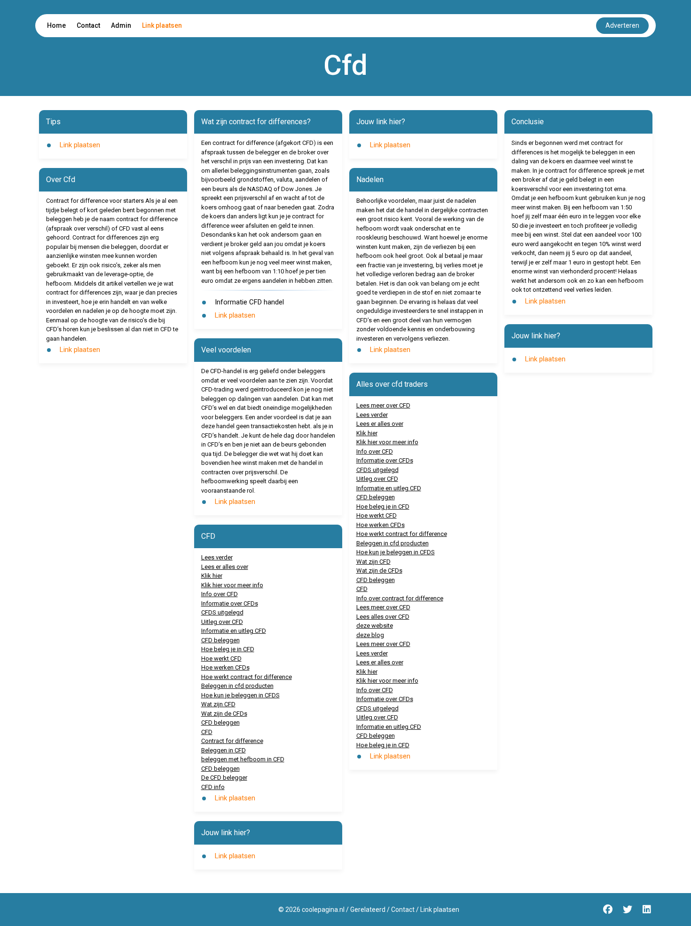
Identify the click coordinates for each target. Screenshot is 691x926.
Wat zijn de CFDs (224, 713)
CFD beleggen (220, 640)
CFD (206, 731)
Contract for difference (232, 740)
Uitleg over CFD (222, 621)
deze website (374, 625)
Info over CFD (219, 594)
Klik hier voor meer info (232, 585)
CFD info (213, 786)
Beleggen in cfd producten (237, 685)
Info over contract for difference (399, 598)
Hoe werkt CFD (221, 658)
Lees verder (217, 557)
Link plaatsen (162, 25)
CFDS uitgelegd (222, 612)
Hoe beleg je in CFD (227, 649)
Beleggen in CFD (223, 750)
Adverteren (622, 25)
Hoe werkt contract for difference (246, 676)
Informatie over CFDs (229, 603)
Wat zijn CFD (218, 704)
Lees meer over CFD (383, 405)
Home (56, 25)
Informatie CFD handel (249, 302)
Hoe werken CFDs (225, 667)
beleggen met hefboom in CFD (242, 759)
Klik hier (211, 575)
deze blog (370, 635)
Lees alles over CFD (382, 616)
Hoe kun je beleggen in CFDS (240, 695)
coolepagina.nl (323, 909)
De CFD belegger (224, 777)
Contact (88, 25)
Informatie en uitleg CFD (233, 630)
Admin (121, 25)
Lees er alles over (224, 566)
